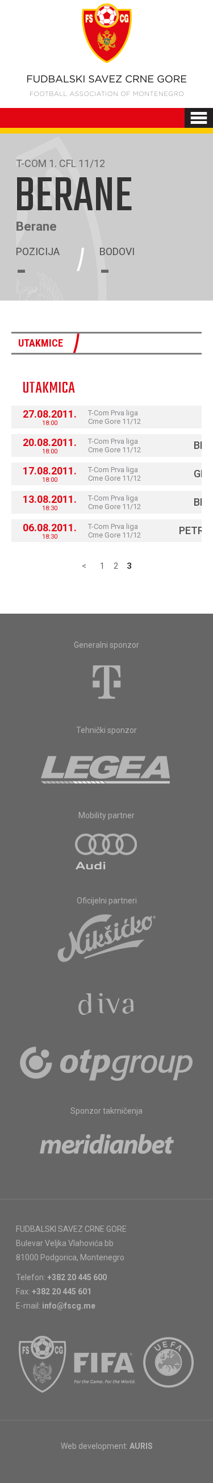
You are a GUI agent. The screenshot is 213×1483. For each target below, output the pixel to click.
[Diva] (106, 1005)
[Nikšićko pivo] (107, 937)
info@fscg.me (68, 1305)
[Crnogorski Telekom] (107, 681)
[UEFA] (169, 1364)
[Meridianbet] (106, 1147)
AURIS (141, 1446)
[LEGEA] (106, 767)
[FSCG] (43, 1364)
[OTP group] (106, 1062)
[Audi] (107, 852)
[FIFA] (105, 1364)
